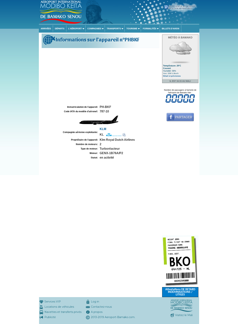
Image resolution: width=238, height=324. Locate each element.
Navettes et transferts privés (62, 312)
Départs (59, 28)
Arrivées (46, 28)
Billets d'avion (170, 28)
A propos (96, 312)
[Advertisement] (100, 77)
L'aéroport (75, 28)
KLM (103, 129)
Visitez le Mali (184, 315)
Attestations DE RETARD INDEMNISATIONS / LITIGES (180, 292)
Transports (114, 28)
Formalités (149, 28)
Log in (95, 301)
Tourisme (131, 28)
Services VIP (52, 301)
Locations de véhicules (59, 306)
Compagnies (94, 28)
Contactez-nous (101, 306)
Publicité (50, 317)
